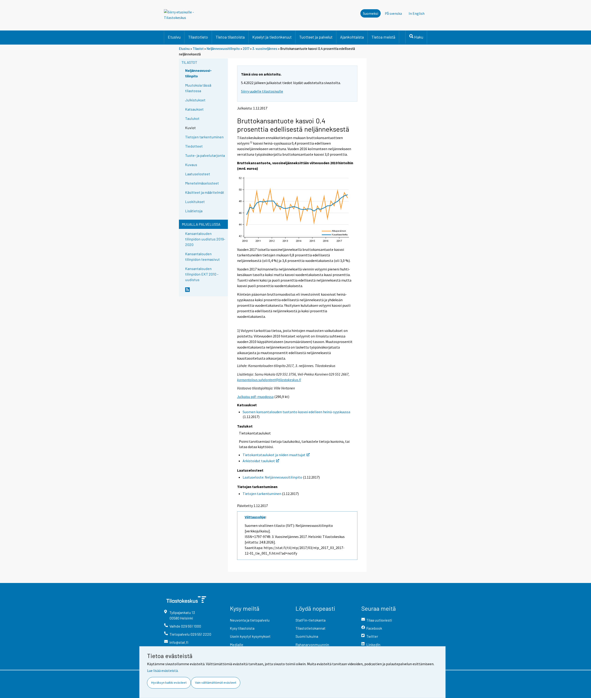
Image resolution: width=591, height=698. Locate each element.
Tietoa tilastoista (230, 36)
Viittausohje (255, 517)
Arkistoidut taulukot (259, 460)
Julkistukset (195, 100)
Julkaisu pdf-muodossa (255, 396)
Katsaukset (194, 109)
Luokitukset (195, 201)
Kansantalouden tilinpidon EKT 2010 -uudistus (201, 274)
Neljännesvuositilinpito (223, 49)
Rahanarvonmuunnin (312, 644)
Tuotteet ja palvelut (315, 36)
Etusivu (174, 36)
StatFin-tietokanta (311, 620)
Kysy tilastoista (242, 628)
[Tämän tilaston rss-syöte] (205, 291)
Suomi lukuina (307, 636)
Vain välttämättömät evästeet (215, 682)
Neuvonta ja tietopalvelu (250, 620)
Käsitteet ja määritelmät (204, 192)
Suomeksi (370, 13)
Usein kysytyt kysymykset (250, 636)
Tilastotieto (198, 36)
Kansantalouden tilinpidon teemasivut (202, 256)
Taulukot (192, 118)
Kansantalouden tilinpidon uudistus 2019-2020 (205, 239)
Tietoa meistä (383, 36)
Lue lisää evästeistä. (162, 670)
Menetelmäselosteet (202, 183)
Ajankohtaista (352, 36)
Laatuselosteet (197, 174)
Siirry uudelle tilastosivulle (262, 91)
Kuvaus (191, 164)
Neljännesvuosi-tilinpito (198, 73)
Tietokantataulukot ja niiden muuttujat (274, 454)
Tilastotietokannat (311, 628)
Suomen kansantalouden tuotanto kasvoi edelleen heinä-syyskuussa (296, 412)
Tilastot (198, 49)
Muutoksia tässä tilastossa (198, 88)
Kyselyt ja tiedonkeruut (272, 36)
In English (417, 13)
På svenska (393, 13)
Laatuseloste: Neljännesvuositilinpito (272, 477)
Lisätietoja (193, 211)
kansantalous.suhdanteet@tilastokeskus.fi (269, 379)
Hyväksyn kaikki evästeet (169, 682)
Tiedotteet (194, 146)
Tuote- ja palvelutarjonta (205, 155)
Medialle (236, 644)
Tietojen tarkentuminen (204, 137)
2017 (246, 49)
